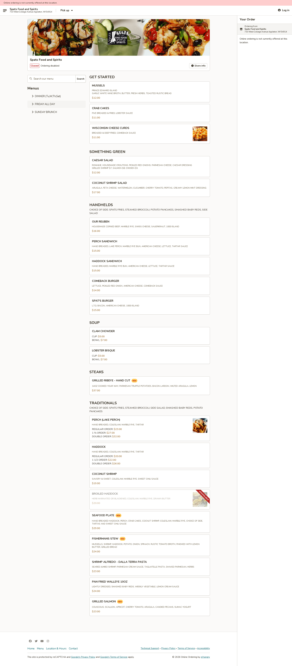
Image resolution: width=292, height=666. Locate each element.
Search (80, 78)
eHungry (205, 657)
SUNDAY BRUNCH (45, 112)
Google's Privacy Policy (83, 657)
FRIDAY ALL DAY (44, 104)
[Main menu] (5, 10)
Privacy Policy (168, 648)
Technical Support (150, 648)
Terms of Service (186, 648)
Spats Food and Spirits (24, 9)
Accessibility (203, 648)
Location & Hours (56, 648)
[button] (150, 92)
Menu (40, 648)
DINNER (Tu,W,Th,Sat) (47, 96)
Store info (199, 65)
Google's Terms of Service (113, 657)
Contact (73, 648)
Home (31, 648)
